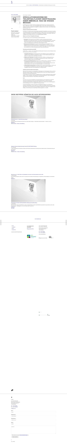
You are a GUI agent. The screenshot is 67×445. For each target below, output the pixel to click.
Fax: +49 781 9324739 (42, 232)
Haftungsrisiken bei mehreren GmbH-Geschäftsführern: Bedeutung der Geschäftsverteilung (24, 202)
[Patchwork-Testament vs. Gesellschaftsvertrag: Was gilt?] (28, 118)
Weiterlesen (13, 122)
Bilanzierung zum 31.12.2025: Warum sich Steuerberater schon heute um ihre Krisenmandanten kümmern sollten (27, 174)
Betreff (12, 422)
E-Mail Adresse (13, 414)
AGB (13, 228)
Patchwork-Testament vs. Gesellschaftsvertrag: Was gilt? (19, 119)
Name (12, 410)
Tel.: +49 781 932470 (42, 231)
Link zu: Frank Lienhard (14, 14)
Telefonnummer (13, 418)
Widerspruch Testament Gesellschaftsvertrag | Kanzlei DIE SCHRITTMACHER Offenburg (24, 146)
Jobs (13, 225)
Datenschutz (14, 229)
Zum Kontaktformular (38, 218)
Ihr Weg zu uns (13, 408)
